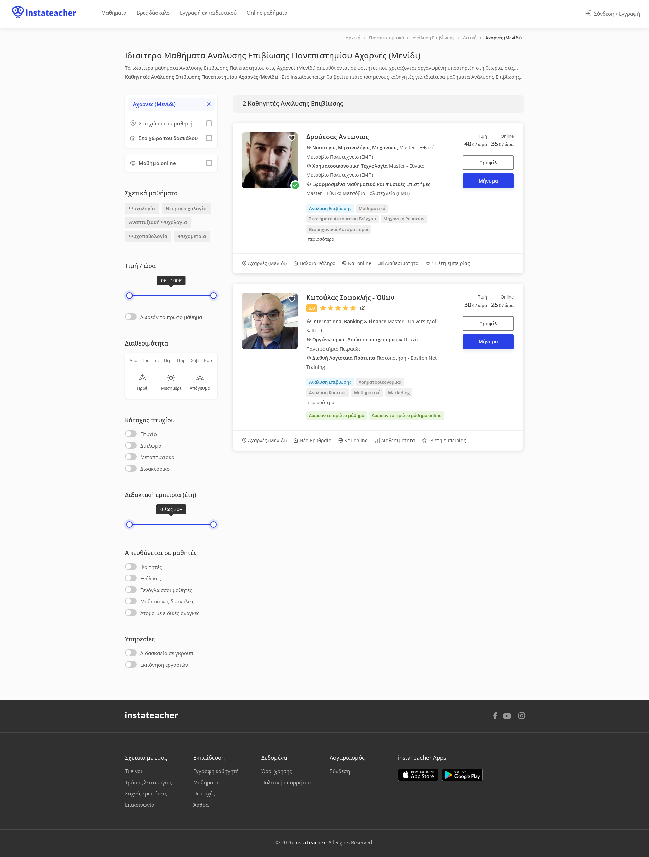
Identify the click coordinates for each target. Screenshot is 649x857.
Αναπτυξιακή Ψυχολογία (158, 222)
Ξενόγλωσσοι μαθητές (166, 590)
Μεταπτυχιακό (157, 457)
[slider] (129, 296)
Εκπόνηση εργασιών (164, 664)
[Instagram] (521, 716)
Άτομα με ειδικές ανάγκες (169, 613)
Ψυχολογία (142, 208)
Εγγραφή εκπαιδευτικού (208, 12)
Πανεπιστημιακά (386, 37)
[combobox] (171, 104)
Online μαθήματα (267, 12)
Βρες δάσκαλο (153, 12)
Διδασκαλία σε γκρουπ (166, 653)
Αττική (470, 37)
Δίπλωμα (150, 445)
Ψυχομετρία (192, 236)
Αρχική (353, 37)
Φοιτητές (151, 567)
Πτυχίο (148, 434)
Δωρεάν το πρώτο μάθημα (171, 317)
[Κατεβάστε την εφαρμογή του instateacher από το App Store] (418, 775)
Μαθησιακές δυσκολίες (167, 601)
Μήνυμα (488, 180)
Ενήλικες (150, 578)
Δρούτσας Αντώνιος (337, 136)
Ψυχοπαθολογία (148, 236)
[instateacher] (44, 5)
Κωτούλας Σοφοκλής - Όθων (350, 297)
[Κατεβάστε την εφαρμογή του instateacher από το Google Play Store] (462, 775)
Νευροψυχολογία (186, 208)
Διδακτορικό (155, 468)
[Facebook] (495, 717)
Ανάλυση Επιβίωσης (433, 37)
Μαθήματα (113, 12)
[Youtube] (508, 718)
